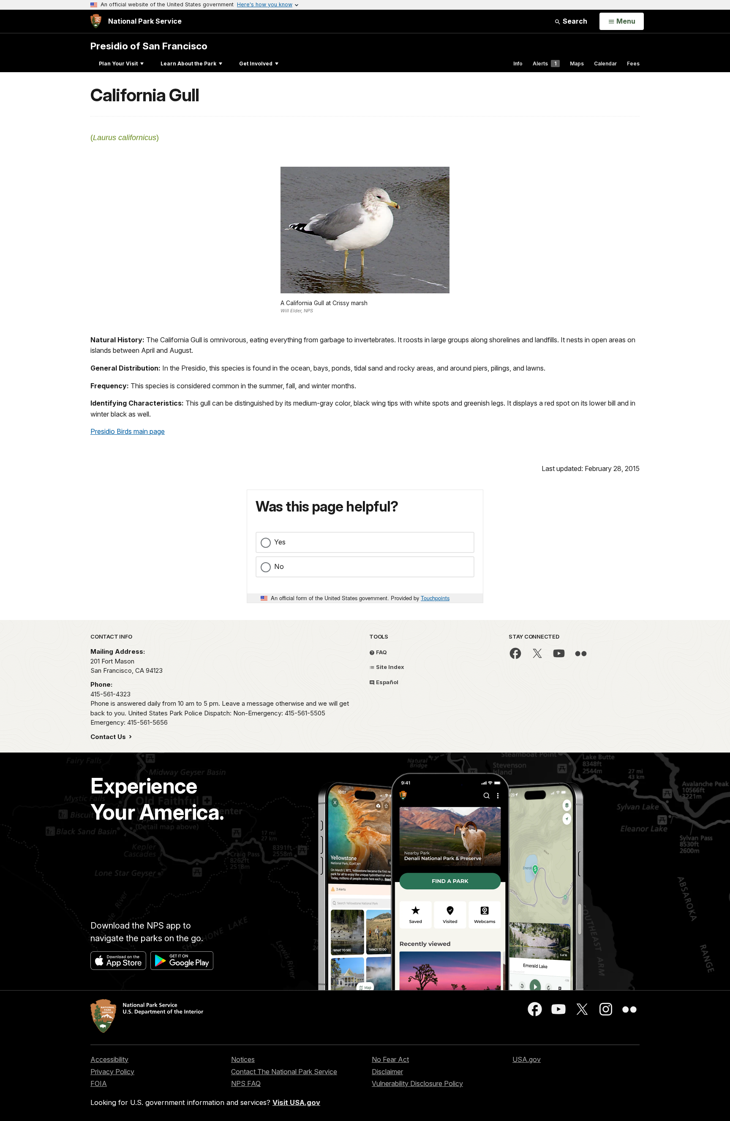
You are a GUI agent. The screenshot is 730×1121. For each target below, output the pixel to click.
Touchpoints (435, 598)
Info (518, 63)
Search (574, 21)
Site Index (389, 666)
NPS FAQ (246, 1083)
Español (386, 682)
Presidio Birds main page (127, 431)
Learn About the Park (188, 63)
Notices (243, 1059)
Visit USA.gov (296, 1102)
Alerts (544, 63)
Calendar (605, 63)
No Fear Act (390, 1059)
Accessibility (109, 1059)
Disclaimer (387, 1071)
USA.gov (526, 1059)
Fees (633, 63)
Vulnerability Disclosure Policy (417, 1083)
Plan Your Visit (118, 63)
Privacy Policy (112, 1071)
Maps (577, 63)
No (279, 566)
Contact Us (109, 737)
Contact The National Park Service (284, 1071)
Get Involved (255, 63)
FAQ (381, 652)
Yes (280, 542)
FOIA (98, 1083)
